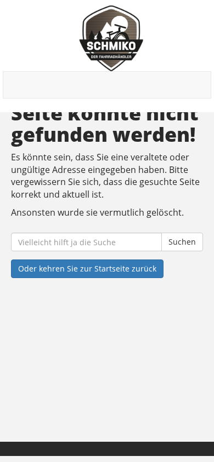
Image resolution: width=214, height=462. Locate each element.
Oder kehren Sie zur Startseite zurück (87, 268)
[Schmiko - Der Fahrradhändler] (111, 38)
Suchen (182, 241)
